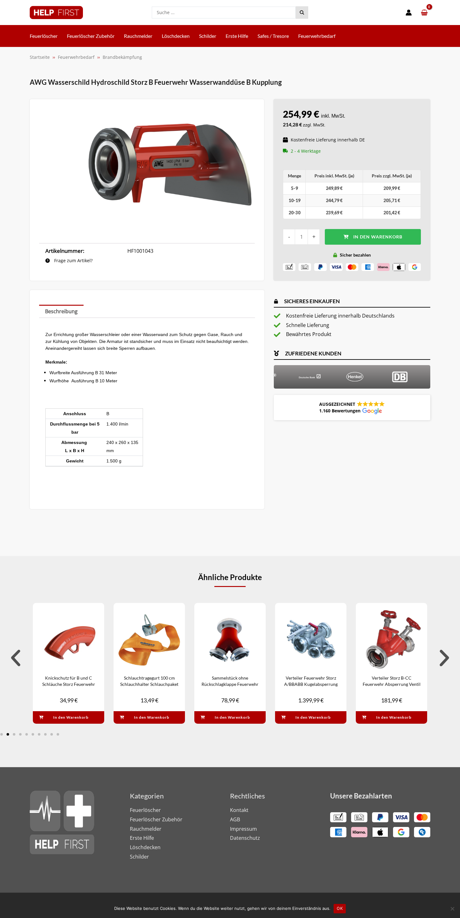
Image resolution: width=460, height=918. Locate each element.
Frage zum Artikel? (73, 260)
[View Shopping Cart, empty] (424, 13)
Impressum (243, 828)
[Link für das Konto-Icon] (409, 12)
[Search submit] (302, 12)
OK (340, 908)
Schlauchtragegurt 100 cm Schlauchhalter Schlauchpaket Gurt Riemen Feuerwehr (149, 684)
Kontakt (239, 810)
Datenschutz (245, 837)
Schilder (139, 856)
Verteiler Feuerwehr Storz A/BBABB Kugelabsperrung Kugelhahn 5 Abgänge (311, 684)
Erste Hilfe (142, 837)
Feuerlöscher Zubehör (156, 819)
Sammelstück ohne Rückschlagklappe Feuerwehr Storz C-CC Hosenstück (230, 684)
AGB (235, 819)
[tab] (61, 311)
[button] (352, 407)
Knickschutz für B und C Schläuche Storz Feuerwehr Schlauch (68, 684)
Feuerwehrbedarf (76, 57)
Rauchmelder (145, 828)
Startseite (40, 57)
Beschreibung (61, 311)
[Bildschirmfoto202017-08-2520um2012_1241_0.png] (170, 167)
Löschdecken (145, 847)
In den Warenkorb (377, 236)
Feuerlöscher (145, 810)
